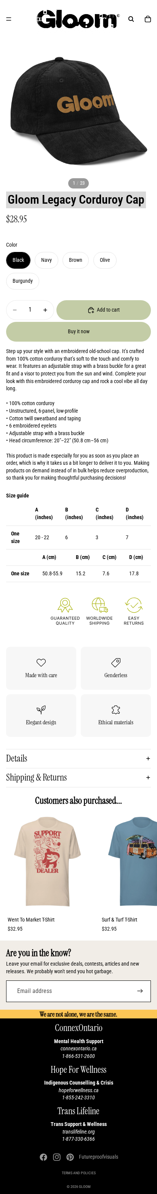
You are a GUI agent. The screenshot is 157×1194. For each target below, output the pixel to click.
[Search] (131, 19)
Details (16, 758)
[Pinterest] (70, 1157)
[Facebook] (43, 1157)
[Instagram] (56, 1157)
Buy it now (79, 331)
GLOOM (85, 1186)
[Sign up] (140, 991)
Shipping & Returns (36, 777)
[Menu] (9, 19)
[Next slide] (142, 877)
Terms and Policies (79, 1173)
